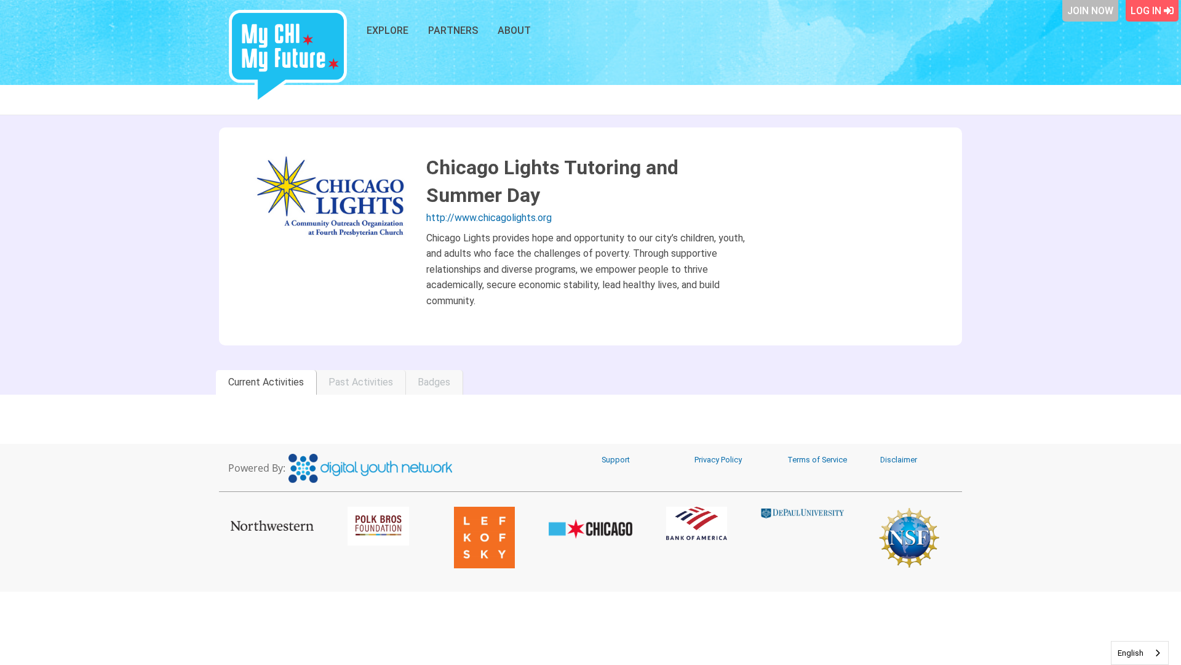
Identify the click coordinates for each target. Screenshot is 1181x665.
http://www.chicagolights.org (489, 218)
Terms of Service (817, 459)
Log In (1147, 11)
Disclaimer (898, 459)
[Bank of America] (697, 523)
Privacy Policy (718, 459)
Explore (387, 30)
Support (616, 459)
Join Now (1090, 11)
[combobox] (1140, 653)
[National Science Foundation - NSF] (909, 537)
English (1130, 653)
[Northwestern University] (272, 525)
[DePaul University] (803, 513)
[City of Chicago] (591, 529)
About (514, 30)
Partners (453, 30)
